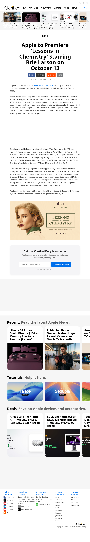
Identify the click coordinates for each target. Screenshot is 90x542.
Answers (58, 510)
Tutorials (58, 500)
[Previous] (2, 21)
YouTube (10, 509)
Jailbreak (58, 516)
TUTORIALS (33, 8)
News (57, 497)
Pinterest (10, 503)
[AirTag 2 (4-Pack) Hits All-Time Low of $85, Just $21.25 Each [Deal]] (50, 21)
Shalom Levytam (54, 80)
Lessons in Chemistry (43, 85)
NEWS (24, 8)
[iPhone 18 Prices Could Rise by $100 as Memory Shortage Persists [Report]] (31, 21)
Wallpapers (59, 502)
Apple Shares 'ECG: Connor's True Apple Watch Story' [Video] (67, 26)
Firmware (58, 513)
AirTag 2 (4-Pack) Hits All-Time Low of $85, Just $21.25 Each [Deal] (49, 26)
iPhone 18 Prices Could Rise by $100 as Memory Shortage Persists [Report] (31, 26)
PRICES (66, 8)
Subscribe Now (44, 504)
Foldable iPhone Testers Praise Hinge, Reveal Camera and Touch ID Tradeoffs (11, 27)
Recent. (13, 322)
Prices (57, 505)
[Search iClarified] (85, 8)
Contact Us (75, 505)
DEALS (74, 8)
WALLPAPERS (46, 8)
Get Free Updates (61, 264)
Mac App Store (26, 509)
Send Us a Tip (76, 502)
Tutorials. (15, 377)
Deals (57, 508)
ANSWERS (57, 8)
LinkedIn (10, 506)
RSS (8, 512)
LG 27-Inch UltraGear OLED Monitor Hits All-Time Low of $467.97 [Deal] (62, 421)
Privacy (84, 527)
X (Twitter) (10, 500)
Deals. (12, 408)
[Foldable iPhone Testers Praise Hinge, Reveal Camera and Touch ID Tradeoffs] (12, 21)
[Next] (88, 21)
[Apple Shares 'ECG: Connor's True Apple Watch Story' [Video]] (69, 21)
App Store (25, 506)
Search (57, 521)
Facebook (10, 497)
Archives (58, 518)
